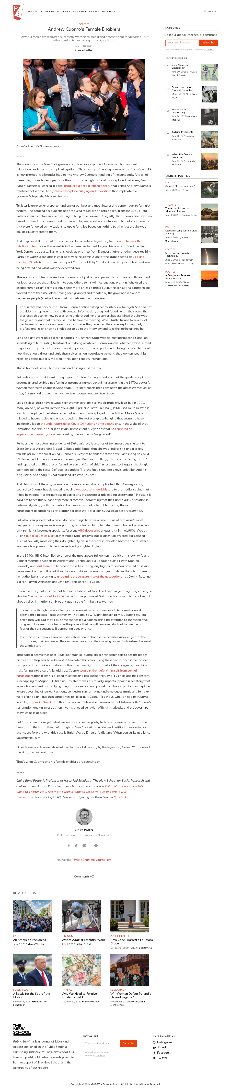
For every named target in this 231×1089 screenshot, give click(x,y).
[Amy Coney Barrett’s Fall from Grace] (129, 916)
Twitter (161, 1058)
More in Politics (177, 176)
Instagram (164, 1042)
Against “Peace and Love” (180, 186)
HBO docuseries (89, 530)
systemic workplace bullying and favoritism (80, 191)
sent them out (45, 566)
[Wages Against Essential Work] (81, 916)
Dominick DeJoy (189, 215)
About (93, 11)
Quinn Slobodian (173, 263)
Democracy (118, 990)
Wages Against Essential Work (83, 940)
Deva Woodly (36, 944)
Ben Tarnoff (187, 260)
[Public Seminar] (19, 12)
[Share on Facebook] (69, 846)
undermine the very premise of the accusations (89, 576)
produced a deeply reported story (87, 186)
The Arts (170, 205)
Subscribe (208, 43)
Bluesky (162, 1047)
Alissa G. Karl (84, 944)
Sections (62, 11)
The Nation (50, 702)
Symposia (107, 11)
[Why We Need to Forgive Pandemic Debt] (81, 970)
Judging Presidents (182, 132)
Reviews (32, 11)
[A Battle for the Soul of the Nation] (32, 970)
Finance (67, 990)
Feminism (67, 936)
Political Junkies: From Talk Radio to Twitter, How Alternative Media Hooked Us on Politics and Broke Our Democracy (79, 791)
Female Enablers (83, 860)
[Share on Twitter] (76, 846)
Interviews (47, 11)
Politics (84, 24)
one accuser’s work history (94, 489)
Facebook (163, 1052)
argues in (35, 702)
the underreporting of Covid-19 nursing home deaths (77, 424)
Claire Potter (84, 50)
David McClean (91, 1002)
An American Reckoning (29, 940)
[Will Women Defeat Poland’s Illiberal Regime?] (129, 970)
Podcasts (78, 11)
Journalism (104, 860)
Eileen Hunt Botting (141, 948)
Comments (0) (84, 876)
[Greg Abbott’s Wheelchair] (209, 72)
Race (16, 936)
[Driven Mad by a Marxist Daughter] (209, 94)
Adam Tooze (183, 285)
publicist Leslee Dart (40, 536)
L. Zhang (185, 190)
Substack (120, 797)
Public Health (119, 936)
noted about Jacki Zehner (52, 596)
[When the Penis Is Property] (209, 161)
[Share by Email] (84, 846)
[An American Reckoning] (32, 916)
